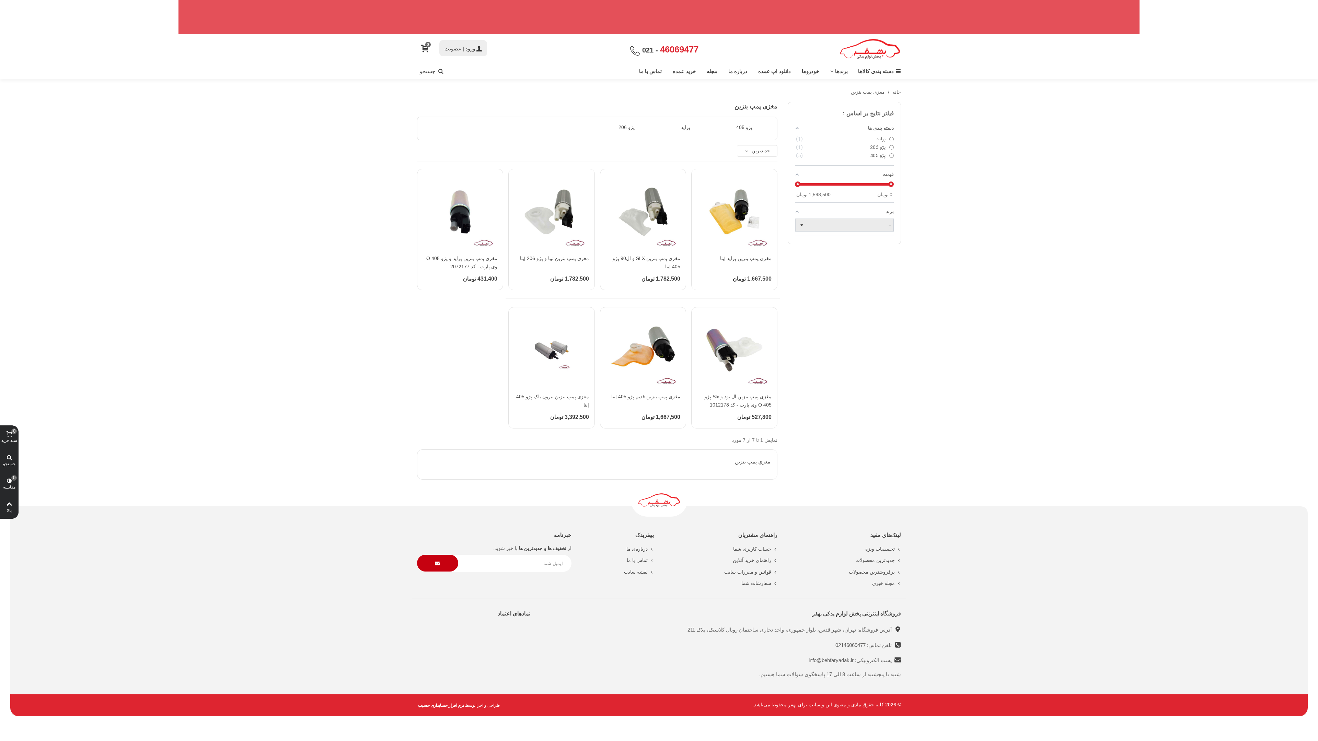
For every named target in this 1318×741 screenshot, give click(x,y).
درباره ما (737, 71)
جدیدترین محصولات (875, 560)
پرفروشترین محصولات (872, 572)
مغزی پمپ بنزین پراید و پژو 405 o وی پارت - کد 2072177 (461, 262)
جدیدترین (760, 150)
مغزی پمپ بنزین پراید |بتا (746, 258)
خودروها (810, 71)
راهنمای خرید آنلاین (752, 560)
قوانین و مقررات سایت (747, 572)
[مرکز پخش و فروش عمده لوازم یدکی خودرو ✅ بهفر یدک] (870, 49)
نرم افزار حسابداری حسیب (441, 705)
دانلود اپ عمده (774, 71)
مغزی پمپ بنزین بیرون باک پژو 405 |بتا (552, 401)
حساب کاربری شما (752, 549)
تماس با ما (650, 71)
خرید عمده (684, 71)
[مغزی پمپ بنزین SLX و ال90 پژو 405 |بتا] (643, 212)
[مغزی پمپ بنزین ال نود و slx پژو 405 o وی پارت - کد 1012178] (734, 350)
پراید (685, 127)
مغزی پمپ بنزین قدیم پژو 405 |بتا (645, 396)
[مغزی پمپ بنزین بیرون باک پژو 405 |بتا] (551, 350)
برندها (841, 71)
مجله (712, 71)
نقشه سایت (636, 572)
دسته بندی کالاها (876, 71)
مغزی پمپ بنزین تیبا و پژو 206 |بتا (554, 258)
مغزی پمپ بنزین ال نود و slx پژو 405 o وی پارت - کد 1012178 (738, 401)
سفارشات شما (756, 583)
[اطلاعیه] (659, 17)
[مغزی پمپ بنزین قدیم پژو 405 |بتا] (643, 350)
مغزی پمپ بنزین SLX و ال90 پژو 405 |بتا (646, 262)
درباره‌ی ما (637, 549)
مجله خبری (883, 583)
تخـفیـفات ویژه (880, 549)
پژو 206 (626, 127)
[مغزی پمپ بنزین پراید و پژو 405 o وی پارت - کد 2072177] (460, 212)
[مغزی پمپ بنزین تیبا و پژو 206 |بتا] (551, 212)
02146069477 (851, 645)
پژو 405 (744, 127)
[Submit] (437, 563)
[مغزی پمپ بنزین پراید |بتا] (734, 212)
